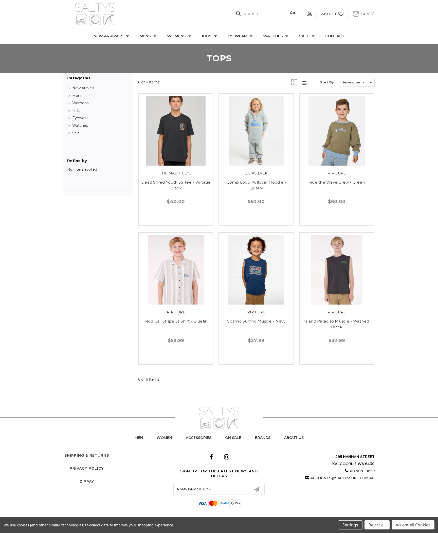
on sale (233, 437)
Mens (145, 35)
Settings (350, 525)
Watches (273, 35)
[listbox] (357, 82)
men (139, 437)
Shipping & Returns (86, 455)
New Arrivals (108, 35)
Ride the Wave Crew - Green (336, 182)
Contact (335, 35)
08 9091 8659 (362, 471)
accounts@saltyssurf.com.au (342, 478)
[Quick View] (170, 162)
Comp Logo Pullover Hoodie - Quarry (256, 185)
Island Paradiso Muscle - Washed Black (336, 324)
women (164, 437)
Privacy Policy (87, 468)
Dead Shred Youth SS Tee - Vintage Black (175, 185)
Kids (206, 35)
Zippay (87, 481)
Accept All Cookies (413, 525)
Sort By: (327, 82)
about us (294, 437)
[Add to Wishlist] (181, 162)
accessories (198, 437)
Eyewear (237, 35)
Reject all (377, 525)
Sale (304, 35)
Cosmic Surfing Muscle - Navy (256, 321)
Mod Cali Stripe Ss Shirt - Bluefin (176, 321)
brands (262, 437)
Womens (176, 35)
